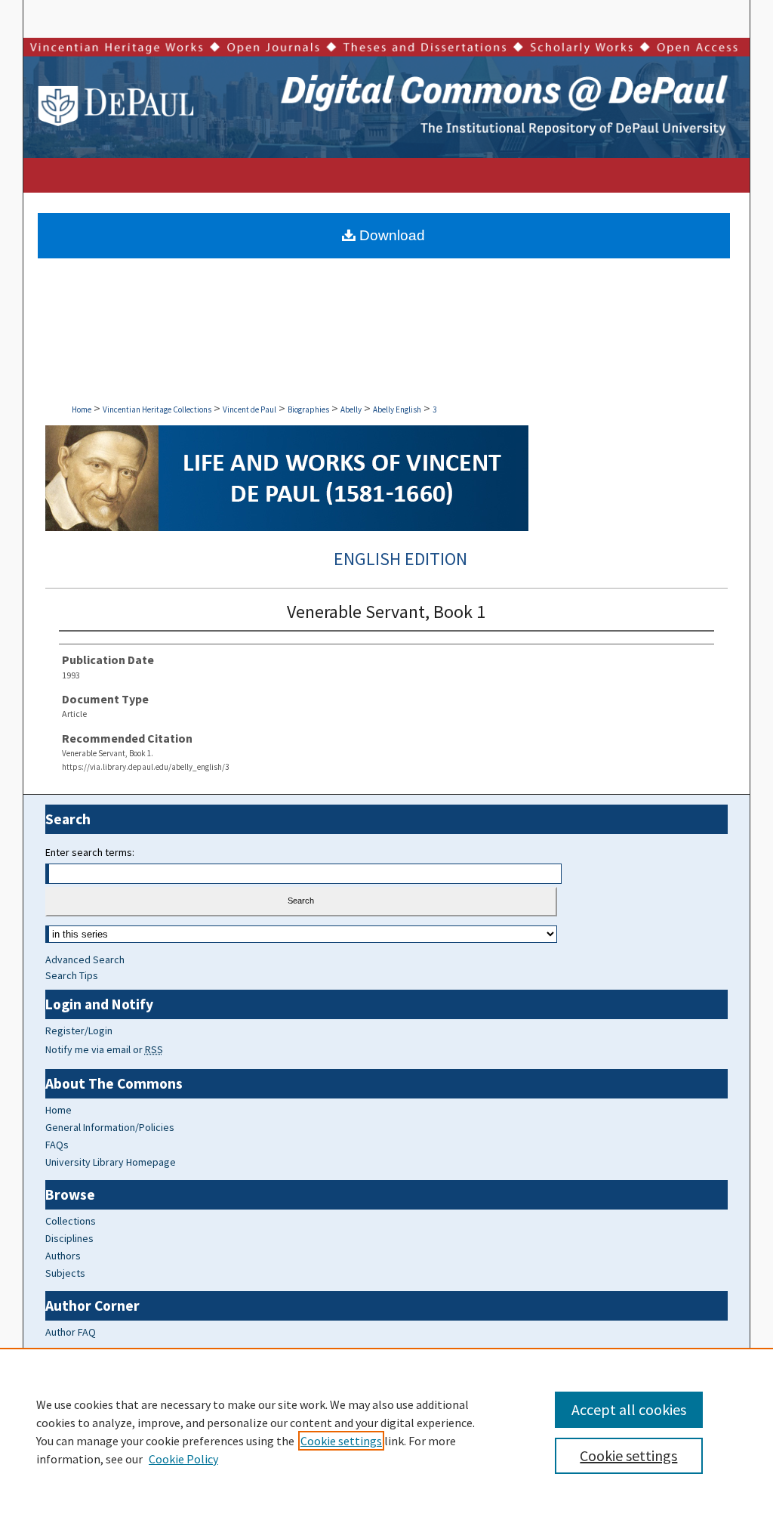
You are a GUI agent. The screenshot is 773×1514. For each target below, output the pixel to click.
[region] (386, 1431)
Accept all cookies (628, 1409)
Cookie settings (341, 1440)
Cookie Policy (183, 1458)
